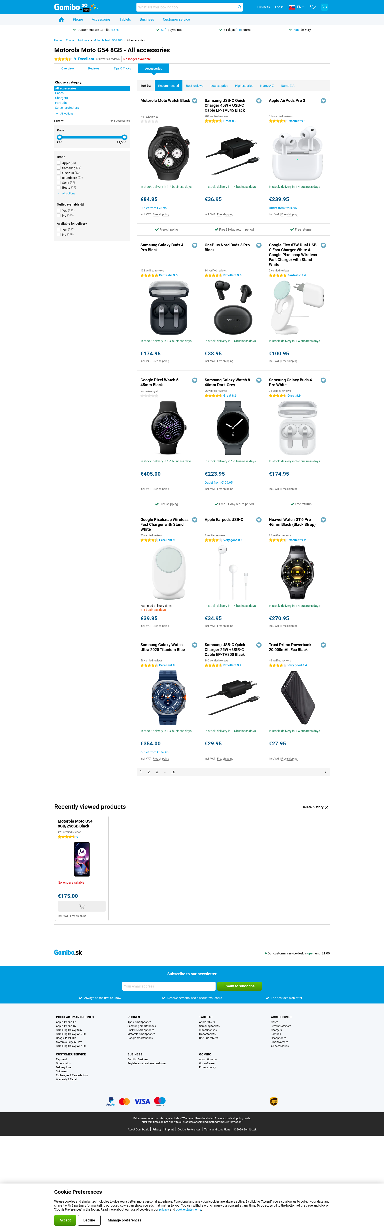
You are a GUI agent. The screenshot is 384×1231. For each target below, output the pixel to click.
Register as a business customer (147, 1063)
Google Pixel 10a (66, 1038)
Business (147, 19)
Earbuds (276, 1034)
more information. (231, 1122)
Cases (274, 1022)
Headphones (278, 1038)
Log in (279, 7)
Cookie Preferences (189, 1129)
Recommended (168, 85)
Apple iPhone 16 (66, 1026)
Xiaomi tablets (208, 1030)
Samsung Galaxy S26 (69, 1030)
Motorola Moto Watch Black (165, 100)
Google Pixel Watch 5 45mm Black (159, 382)
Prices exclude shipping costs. (233, 1118)
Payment (61, 1059)
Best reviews (194, 85)
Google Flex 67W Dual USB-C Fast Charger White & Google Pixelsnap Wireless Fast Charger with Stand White (293, 255)
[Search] (239, 7)
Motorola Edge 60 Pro (69, 1042)
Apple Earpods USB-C (224, 519)
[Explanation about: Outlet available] (82, 204)
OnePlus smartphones (141, 1030)
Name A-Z (267, 85)
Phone (78, 19)
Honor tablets (207, 1034)
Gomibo (205, 1054)
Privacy (156, 1129)
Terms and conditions (217, 1129)
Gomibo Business (138, 1059)
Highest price (244, 85)
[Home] (61, 19)
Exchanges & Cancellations (72, 1075)
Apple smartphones (139, 1022)
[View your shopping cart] (324, 7)
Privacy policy (207, 1067)
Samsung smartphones (142, 1026)
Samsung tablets (209, 1026)
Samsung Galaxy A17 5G (71, 1046)
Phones (134, 1017)
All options (66, 113)
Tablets (125, 19)
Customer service (176, 19)
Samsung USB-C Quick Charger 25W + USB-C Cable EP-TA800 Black (225, 649)
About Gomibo (208, 1059)
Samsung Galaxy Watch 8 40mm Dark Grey (227, 382)
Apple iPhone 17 (66, 1022)
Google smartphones (140, 1038)
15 (173, 772)
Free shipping (161, 214)
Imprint (169, 1129)
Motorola (83, 40)
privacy (164, 1209)
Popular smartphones (75, 1017)
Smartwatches (279, 1042)
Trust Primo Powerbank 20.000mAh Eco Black (290, 647)
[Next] (326, 772)
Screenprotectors (281, 1026)
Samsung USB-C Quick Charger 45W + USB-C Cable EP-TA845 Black (225, 105)
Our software (206, 1063)
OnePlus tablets (208, 1038)
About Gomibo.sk (138, 1129)
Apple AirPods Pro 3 (287, 100)
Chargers (276, 1030)
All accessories (136, 40)
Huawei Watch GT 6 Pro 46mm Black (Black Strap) (292, 522)
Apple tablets (207, 1022)
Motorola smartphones (141, 1034)
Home (58, 40)
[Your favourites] (313, 7)
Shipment (62, 1071)
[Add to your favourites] (194, 100)
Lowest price (219, 85)
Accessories (101, 19)
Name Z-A (287, 85)
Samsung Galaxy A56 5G (71, 1034)
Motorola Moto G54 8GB (108, 40)
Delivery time (63, 1067)
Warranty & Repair (67, 1079)
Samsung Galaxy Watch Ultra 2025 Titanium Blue (162, 647)
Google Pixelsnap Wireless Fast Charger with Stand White (164, 524)
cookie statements (188, 1209)
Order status (63, 1063)
